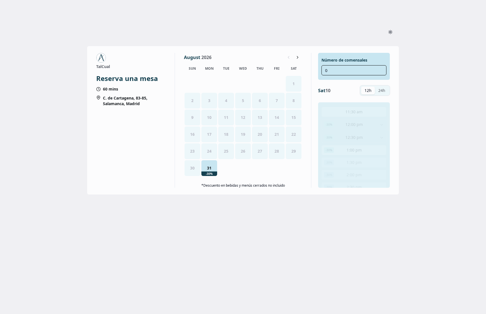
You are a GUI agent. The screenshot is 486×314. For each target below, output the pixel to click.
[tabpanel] (354, 145)
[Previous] (288, 57)
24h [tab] (381, 90)
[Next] (297, 57)
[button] (209, 168)
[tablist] (375, 90)
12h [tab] (368, 90)
